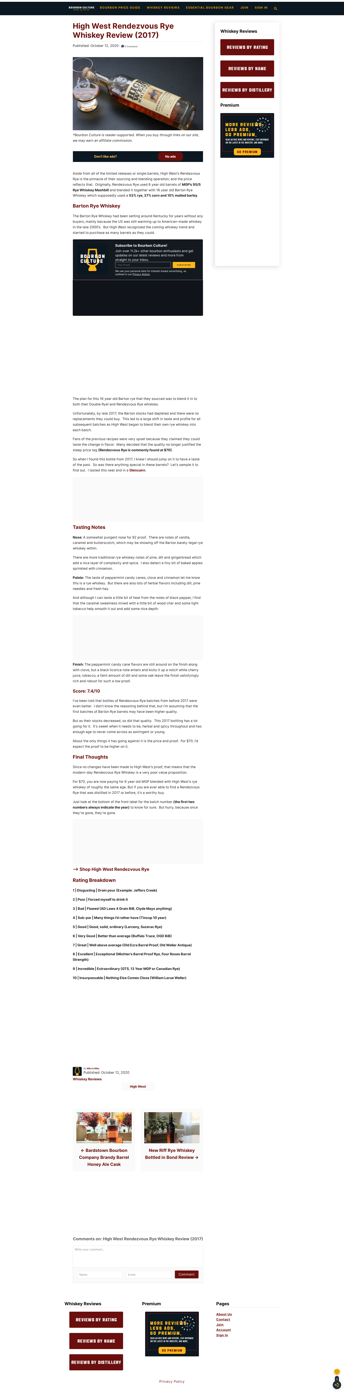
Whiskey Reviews (87, 1079)
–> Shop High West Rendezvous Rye (111, 869)
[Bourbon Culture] (81, 8)
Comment (187, 1274)
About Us (224, 1314)
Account (223, 1330)
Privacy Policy (172, 1381)
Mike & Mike (93, 1068)
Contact (223, 1319)
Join (220, 1325)
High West (138, 1086)
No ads (170, 156)
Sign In (222, 1335)
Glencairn (137, 470)
